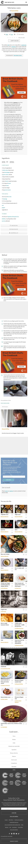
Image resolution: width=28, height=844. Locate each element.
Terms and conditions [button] (6, 482)
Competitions (14, 763)
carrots (3, 221)
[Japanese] (7, 524)
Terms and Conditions (14, 829)
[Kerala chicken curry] (7, 692)
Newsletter (14, 766)
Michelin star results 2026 (14, 746)
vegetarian (23, 45)
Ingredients (14, 749)
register (11, 491)
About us (6, 827)
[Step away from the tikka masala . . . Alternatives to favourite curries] (21, 635)
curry (11, 111)
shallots (3, 218)
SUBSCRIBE (8, 479)
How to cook (14, 759)
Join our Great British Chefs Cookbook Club (12, 824)
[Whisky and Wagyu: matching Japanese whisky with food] (7, 578)
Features (14, 756)
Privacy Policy (20, 827)
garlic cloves (5, 174)
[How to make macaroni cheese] (7, 618)
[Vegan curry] (21, 509)
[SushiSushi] (14, 656)
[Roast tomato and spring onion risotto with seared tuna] (21, 578)
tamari (9, 183)
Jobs (10, 827)
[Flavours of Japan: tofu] (21, 692)
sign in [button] (6, 491)
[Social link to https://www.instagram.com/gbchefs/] (14, 833)
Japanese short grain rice (13, 216)
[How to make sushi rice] (21, 562)
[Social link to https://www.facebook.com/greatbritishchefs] (9, 833)
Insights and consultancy (18, 819)
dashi (7, 181)
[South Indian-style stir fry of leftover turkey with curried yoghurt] (14, 713)
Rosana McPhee (14, 10)
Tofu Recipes (5, 406)
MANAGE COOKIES (14, 841)
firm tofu (9, 196)
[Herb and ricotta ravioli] (7, 675)
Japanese (14, 46)
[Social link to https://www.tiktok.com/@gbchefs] (18, 833)
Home (14, 736)
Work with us (11, 819)
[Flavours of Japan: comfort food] (21, 675)
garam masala (7, 189)
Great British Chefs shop (14, 822)
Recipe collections (14, 753)
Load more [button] (13, 732)
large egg (5, 198)
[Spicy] (21, 524)
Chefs (14, 742)
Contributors (14, 827)
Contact (6, 819)
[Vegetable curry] (7, 509)
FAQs (22, 824)
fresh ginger (7, 172)
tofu (8, 45)
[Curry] (7, 562)
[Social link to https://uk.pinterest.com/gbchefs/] (11, 833)
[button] (26, 2)
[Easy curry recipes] (14, 544)
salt (3, 205)
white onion (5, 170)
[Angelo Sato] (14, 599)
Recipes (14, 739)
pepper (3, 207)
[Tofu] (7, 635)
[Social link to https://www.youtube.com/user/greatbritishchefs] (16, 833)
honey (7, 185)
